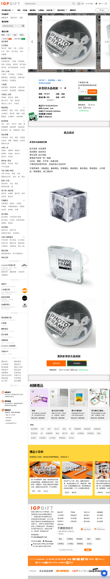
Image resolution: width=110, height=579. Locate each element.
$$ (15, 35)
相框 (39, 491)
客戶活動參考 (18, 253)
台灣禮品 (70, 539)
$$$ (21, 35)
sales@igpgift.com (11, 423)
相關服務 (100, 512)
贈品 (88, 539)
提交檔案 (100, 521)
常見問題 (74, 518)
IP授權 (73, 512)
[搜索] (23, 25)
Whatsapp (85, 110)
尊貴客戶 (60, 521)
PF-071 (47, 94)
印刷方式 (87, 512)
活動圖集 (4, 275)
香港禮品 (79, 539)
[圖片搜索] (78, 3)
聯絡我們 (87, 518)
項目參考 (21, 272)
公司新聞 (60, 515)
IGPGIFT (42, 80)
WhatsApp (9, 417)
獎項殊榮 (60, 518)
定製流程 (74, 521)
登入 (103, 10)
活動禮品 (100, 492)
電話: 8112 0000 (10, 415)
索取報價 (92, 91)
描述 (69, 132)
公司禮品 (70, 543)
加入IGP (99, 518)
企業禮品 (61, 543)
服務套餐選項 (6, 253)
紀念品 (46, 491)
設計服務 (100, 515)
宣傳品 (98, 539)
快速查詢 (8, 420)
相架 (59, 80)
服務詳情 (4, 272)
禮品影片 (87, 515)
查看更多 (64, 457)
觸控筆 (74, 492)
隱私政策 (60, 524)
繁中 (100, 3)
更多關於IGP (44, 531)
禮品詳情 (34, 418)
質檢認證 (74, 515)
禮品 (60, 539)
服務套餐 (13, 272)
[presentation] (32, 403)
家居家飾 (51, 80)
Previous (32, 42)
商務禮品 (80, 543)
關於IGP (60, 512)
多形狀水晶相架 (45, 83)
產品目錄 (87, 521)
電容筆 (67, 492)
